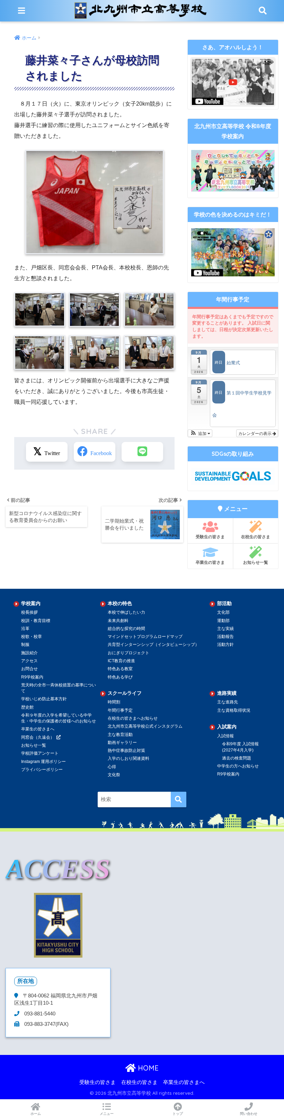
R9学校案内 (32, 677)
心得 (112, 766)
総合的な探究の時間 (126, 628)
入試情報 (225, 736)
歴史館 (27, 707)
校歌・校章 (31, 636)
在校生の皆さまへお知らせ (133, 718)
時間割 (114, 702)
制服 (25, 644)
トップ (177, 1114)
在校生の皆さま (255, 536)
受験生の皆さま (210, 536)
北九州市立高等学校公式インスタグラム (145, 726)
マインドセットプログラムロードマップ (145, 636)
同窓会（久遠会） (37, 737)
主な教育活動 (120, 734)
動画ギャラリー (122, 742)
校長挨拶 (29, 612)
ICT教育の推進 (121, 660)
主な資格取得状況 (233, 710)
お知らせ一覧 (255, 562)
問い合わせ (248, 1114)
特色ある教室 (120, 668)
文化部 (223, 612)
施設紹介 (29, 652)
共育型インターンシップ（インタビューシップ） (153, 644)
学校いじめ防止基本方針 (44, 698)
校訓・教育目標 (35, 620)
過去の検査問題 (236, 758)
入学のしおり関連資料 (128, 758)
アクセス (29, 660)
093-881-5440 (39, 1013)
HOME (147, 1068)
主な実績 (225, 628)
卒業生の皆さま (210, 562)
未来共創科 (118, 620)
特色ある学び (120, 677)
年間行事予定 (120, 710)
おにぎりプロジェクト (128, 652)
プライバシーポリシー (42, 769)
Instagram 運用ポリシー (43, 761)
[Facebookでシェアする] (94, 452)
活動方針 (225, 644)
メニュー (107, 1114)
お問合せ (29, 668)
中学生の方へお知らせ (238, 766)
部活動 (224, 603)
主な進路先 (227, 702)
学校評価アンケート (40, 753)
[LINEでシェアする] (142, 452)
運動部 (223, 620)
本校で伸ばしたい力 (126, 612)
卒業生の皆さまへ (37, 729)
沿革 (25, 628)
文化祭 (114, 774)
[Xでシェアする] (47, 452)
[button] (200, 433)
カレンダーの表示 (255, 433)
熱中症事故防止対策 (126, 750)
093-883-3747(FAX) (46, 1024)
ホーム (35, 1114)
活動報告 (225, 636)
